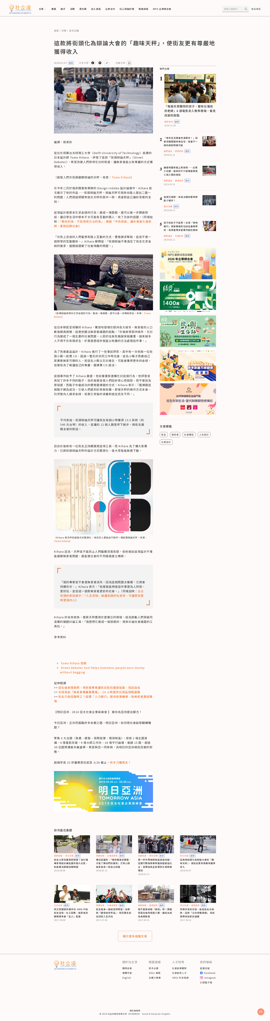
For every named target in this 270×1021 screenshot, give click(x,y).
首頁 (56, 30)
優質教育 (168, 121)
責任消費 (168, 206)
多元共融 (74, 30)
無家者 (175, 434)
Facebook (209, 973)
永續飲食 (179, 235)
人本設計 (204, 434)
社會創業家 (112, 855)
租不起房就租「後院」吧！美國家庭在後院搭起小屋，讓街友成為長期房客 (155, 913)
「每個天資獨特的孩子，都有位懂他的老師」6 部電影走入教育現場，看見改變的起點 (190, 110)
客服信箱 (205, 968)
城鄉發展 (58, 855)
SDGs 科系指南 (180, 977)
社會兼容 (189, 434)
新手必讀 (153, 968)
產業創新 (179, 151)
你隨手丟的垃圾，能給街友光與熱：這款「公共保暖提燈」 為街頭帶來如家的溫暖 (197, 913)
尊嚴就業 (100, 855)
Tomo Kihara (61, 541)
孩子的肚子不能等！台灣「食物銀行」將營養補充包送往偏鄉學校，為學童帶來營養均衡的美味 (181, 226)
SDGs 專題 (155, 973)
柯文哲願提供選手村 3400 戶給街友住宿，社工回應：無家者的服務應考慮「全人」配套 (71, 913)
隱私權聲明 (135, 1010)
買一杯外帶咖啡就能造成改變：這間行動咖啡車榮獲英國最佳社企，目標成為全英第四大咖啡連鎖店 (155, 865)
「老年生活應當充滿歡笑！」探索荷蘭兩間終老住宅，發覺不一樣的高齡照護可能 (181, 141)
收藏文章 (120, 62)
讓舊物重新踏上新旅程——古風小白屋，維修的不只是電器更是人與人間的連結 (181, 171)
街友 (163, 434)
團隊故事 (127, 968)
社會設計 (166, 442)
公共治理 (58, 905)
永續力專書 (155, 977)
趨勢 (71, 63)
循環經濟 (179, 180)
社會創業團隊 (179, 968)
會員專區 (256, 9)
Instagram (210, 977)
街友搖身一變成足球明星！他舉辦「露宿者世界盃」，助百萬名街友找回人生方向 (113, 913)
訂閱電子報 (206, 982)
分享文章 (84, 62)
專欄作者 (127, 973)
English (126, 977)
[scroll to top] (260, 1011)
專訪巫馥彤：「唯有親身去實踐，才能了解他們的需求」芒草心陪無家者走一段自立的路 (113, 863)
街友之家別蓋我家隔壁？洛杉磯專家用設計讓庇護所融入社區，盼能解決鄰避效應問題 (71, 863)
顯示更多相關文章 (135, 936)
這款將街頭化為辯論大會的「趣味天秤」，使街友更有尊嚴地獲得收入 (197, 863)
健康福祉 (168, 151)
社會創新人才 (179, 973)
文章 (64, 30)
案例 (187, 180)
